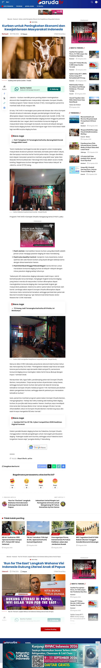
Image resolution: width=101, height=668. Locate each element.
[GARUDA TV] (50, 2)
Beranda (10, 19)
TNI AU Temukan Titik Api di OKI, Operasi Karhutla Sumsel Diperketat (37, 539)
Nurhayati (5, 34)
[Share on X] (4, 98)
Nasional (15, 19)
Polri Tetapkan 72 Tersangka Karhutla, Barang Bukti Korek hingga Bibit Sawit (37, 141)
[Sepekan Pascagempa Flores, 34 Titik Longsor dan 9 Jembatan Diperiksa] (94, 54)
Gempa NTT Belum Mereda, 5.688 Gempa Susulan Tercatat (78, 65)
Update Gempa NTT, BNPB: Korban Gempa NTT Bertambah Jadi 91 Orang (78, 76)
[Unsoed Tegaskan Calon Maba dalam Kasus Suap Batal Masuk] (94, 100)
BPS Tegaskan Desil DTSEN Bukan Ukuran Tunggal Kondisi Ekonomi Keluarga (87, 539)
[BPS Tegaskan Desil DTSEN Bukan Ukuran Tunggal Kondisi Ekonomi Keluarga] (87, 528)
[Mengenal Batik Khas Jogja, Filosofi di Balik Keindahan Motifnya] (74, 132)
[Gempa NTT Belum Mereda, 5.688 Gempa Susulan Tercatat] (94, 65)
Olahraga (83, 152)
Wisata (88, 137)
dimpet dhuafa (22, 458)
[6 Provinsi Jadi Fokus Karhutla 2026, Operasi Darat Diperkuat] (74, 159)
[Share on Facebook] (4, 93)
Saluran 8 (5, 571)
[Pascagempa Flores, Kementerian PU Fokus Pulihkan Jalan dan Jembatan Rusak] (62, 528)
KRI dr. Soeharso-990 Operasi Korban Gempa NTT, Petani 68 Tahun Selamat (12, 540)
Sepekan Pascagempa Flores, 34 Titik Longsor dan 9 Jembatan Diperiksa (78, 54)
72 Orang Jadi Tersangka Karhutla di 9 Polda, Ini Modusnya (33, 309)
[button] (3, 2)
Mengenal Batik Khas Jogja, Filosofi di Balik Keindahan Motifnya (89, 132)
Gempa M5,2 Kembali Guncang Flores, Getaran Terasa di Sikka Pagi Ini (88, 169)
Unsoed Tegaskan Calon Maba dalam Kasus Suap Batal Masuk (77, 100)
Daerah (71, 94)
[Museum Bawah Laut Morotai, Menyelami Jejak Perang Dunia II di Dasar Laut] (74, 119)
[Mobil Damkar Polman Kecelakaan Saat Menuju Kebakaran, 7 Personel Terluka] (94, 87)
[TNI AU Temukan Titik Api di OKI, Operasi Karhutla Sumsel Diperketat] (38, 528)
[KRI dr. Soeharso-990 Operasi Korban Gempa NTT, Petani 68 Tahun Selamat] (13, 528)
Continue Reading (50, 629)
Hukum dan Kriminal (74, 105)
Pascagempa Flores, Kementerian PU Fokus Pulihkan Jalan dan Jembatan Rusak (60, 540)
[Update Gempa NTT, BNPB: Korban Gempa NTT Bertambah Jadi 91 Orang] (94, 76)
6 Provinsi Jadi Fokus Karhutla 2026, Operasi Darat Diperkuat (88, 158)
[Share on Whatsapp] (54, 466)
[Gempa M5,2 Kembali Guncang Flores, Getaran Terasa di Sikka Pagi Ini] (74, 170)
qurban (30, 458)
